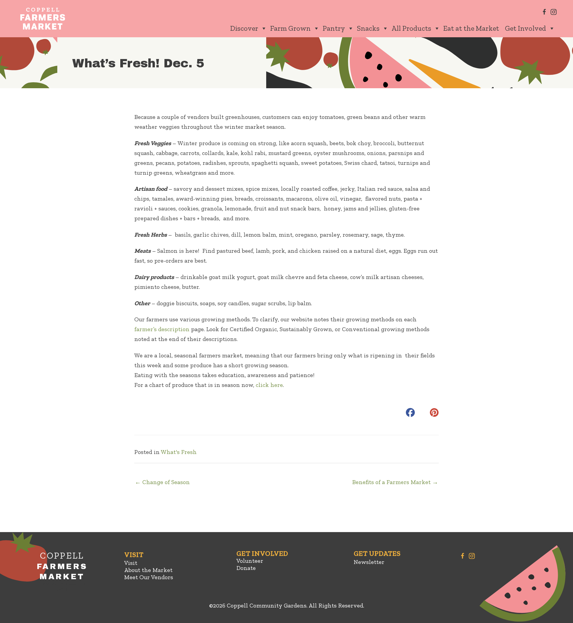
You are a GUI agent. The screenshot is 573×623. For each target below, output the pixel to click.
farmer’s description (162, 329)
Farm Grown (290, 28)
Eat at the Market (471, 28)
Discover (244, 28)
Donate (246, 567)
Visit (130, 562)
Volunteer (249, 560)
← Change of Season (162, 482)
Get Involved (525, 28)
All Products (411, 28)
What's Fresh (179, 451)
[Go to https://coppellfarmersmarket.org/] (62, 572)
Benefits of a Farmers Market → (395, 482)
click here (269, 384)
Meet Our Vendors (148, 577)
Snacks (368, 28)
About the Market (148, 570)
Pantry (334, 28)
